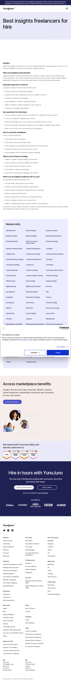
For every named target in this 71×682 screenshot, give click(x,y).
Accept (58, 352)
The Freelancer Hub (9, 627)
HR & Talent (28, 540)
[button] (66, 8)
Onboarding (6, 544)
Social (49, 570)
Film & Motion (51, 556)
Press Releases (29, 623)
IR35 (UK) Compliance (9, 580)
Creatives (50, 547)
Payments (6, 550)
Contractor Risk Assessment (11, 650)
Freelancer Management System (12, 564)
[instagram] (8, 530)
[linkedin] (12, 530)
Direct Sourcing (7, 540)
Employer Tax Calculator (10, 647)
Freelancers (28, 572)
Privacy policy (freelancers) (33, 637)
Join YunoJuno (43, 493)
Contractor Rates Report (10, 644)
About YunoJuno (30, 608)
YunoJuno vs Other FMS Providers (13, 633)
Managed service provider (11, 567)
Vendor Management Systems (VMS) (34, 587)
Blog (4, 611)
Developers (51, 585)
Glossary (5, 623)
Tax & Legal (28, 547)
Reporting (6, 556)
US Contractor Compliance (11, 576)
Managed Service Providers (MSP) (33, 582)
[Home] (9, 8)
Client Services (52, 576)
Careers (27, 611)
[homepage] (11, 525)
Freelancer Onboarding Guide (12, 630)
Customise (34, 352)
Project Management (54, 594)
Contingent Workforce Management (32, 554)
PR (48, 567)
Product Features (8, 620)
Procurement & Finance (32, 544)
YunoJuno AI (6, 597)
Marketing (51, 564)
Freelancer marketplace (10, 570)
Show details (61, 347)
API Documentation (8, 600)
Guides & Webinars (8, 614)
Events (27, 620)
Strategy (50, 573)
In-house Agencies (30, 566)
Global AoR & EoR (8, 586)
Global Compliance (8, 547)
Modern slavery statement (33, 640)
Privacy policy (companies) (33, 634)
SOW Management (8, 573)
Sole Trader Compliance (10, 583)
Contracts (6, 553)
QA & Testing (51, 588)
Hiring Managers (30, 550)
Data (49, 591)
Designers (51, 544)
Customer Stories (8, 617)
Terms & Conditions (31, 631)
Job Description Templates (11, 653)
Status (5, 636)
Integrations (6, 594)
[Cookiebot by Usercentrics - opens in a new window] (61, 328)
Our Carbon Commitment (32, 646)
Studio (49, 550)
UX (48, 553)
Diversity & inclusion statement (34, 643)
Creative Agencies (30, 569)
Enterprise (28, 563)
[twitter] (4, 530)
